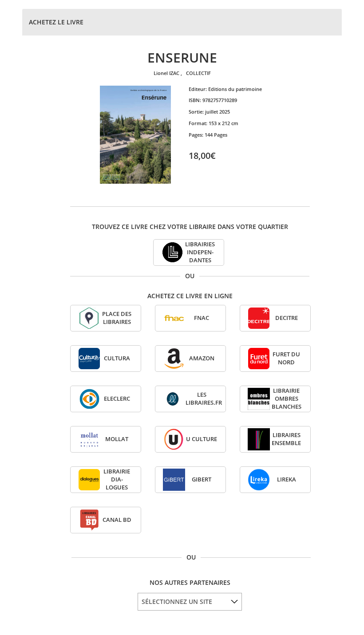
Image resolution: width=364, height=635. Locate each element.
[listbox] (190, 602)
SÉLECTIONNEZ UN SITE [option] (177, 601)
